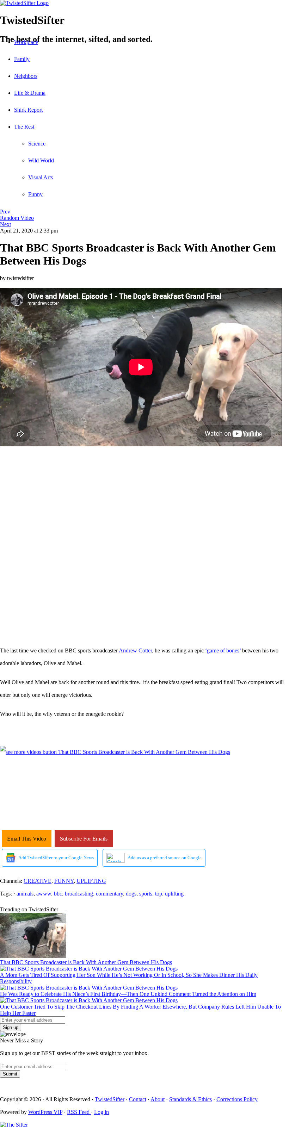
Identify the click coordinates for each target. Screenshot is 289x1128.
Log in (101, 1112)
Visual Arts (40, 177)
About (157, 1099)
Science (36, 144)
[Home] (144, 3)
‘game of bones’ (223, 650)
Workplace (26, 42)
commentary (109, 894)
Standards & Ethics (190, 1099)
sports (145, 894)
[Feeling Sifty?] (14, 1125)
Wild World (41, 160)
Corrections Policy (237, 1099)
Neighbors (25, 76)
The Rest (24, 127)
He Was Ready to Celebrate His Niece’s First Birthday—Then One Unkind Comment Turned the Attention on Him (128, 994)
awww (43, 894)
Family (22, 59)
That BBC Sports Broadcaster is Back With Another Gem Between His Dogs (86, 962)
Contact (137, 1099)
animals (25, 894)
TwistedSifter (109, 1099)
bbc (58, 894)
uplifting (174, 894)
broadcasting (79, 894)
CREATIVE (37, 881)
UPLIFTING (91, 881)
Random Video (17, 218)
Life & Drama (29, 93)
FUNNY (64, 881)
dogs (131, 894)
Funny (35, 194)
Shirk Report (28, 110)
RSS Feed (79, 1112)
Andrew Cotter (135, 650)
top (158, 894)
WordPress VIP (45, 1112)
